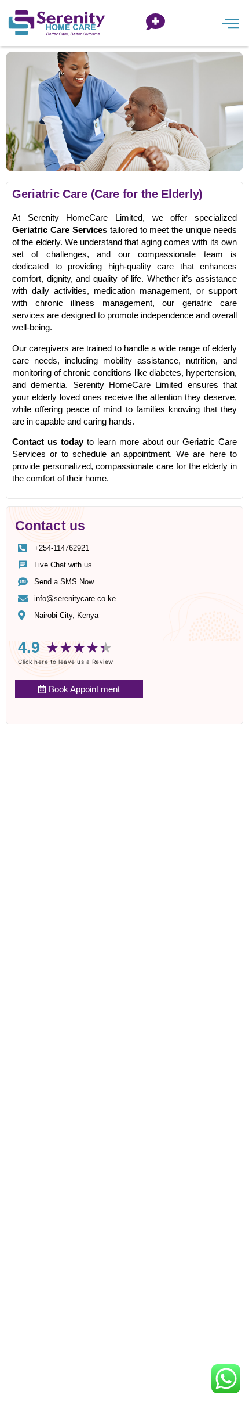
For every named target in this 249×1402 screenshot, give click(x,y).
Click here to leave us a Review (65, 661)
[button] (230, 23)
